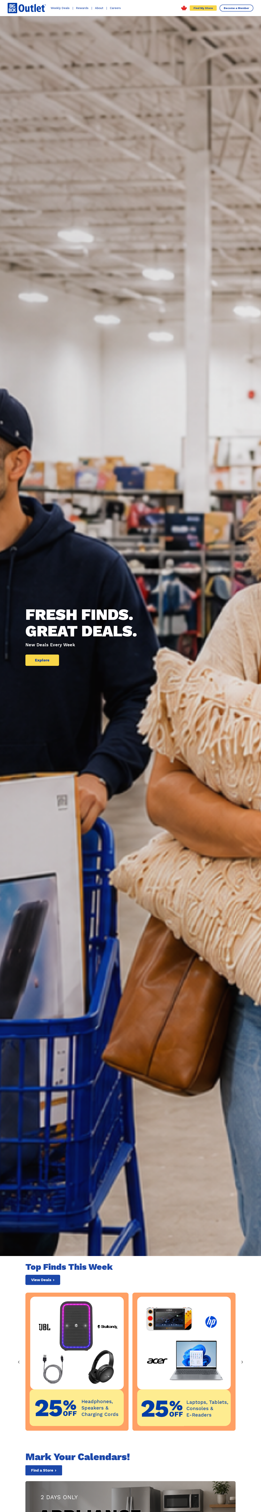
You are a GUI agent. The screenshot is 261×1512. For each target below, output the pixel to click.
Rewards (82, 8)
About (99, 8)
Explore (42, 660)
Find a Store (43, 1470)
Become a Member (236, 8)
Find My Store (203, 8)
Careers (115, 8)
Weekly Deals (60, 8)
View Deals (42, 1279)
